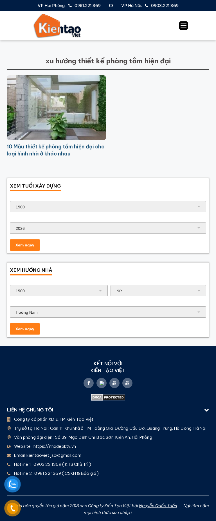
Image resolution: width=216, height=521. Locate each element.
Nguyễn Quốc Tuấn (158, 505)
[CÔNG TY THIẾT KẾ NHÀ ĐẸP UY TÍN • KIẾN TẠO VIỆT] (57, 25)
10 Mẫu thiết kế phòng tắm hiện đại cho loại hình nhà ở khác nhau (56, 150)
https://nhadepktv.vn (54, 446)
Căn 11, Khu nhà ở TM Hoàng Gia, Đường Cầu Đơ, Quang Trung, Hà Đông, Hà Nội (128, 428)
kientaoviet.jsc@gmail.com (53, 455)
